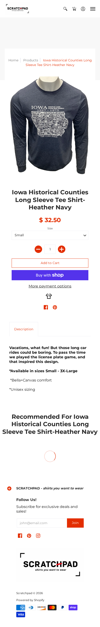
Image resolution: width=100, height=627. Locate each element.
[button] (65, 8)
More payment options (50, 286)
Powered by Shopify (30, 600)
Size (50, 228)
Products (30, 60)
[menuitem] (65, 8)
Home (13, 60)
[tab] (23, 329)
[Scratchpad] (17, 8)
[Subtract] (38, 249)
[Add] (61, 249)
